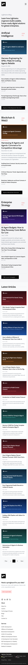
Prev (6, 561)
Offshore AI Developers (7, 629)
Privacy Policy (4, 660)
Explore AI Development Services (13, 108)
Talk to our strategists (10, 277)
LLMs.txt (9, 660)
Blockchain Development (7, 631)
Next (22, 561)
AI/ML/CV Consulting (6, 634)
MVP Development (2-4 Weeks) (9, 641)
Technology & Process (7, 611)
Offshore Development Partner (9, 636)
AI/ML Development (6, 627)
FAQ (2, 616)
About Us (3, 606)
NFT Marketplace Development (9, 644)
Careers (3, 608)
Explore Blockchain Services (12, 192)
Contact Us (4, 618)
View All (23, 34)
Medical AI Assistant (6, 646)
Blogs (2, 613)
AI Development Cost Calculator (9, 639)
